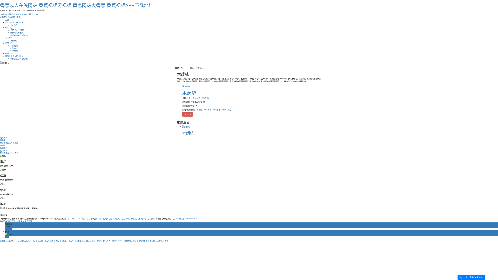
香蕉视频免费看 (161, 241)
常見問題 (14, 51)
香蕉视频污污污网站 (15, 241)
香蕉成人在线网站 (17, 30)
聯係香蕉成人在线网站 (14, 56)
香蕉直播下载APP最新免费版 (47, 241)
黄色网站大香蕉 (16, 32)
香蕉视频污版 (29, 241)
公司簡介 (14, 25)
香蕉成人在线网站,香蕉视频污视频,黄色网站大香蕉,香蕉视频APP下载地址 (76, 5)
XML (38, 14)
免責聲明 (28, 221)
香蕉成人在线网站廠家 (105, 218)
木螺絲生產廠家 (226, 109)
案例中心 (8, 38)
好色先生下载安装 (110, 241)
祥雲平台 (20, 221)
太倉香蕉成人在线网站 (146, 218)
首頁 (7, 19)
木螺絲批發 (215, 109)
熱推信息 (12, 14)
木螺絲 (189, 92)
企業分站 (19, 14)
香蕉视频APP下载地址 (19, 35)
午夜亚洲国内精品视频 (127, 241)
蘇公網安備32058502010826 (187, 218)
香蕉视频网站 (79, 241)
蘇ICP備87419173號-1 (77, 218)
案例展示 (14, 40)
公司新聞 (14, 45)
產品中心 (8, 27)
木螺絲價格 (206, 109)
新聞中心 (8, 43)
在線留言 (4, 14)
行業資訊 (14, 48)
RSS (33, 14)
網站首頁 (3, 137)
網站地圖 (27, 14)
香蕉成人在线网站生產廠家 (125, 218)
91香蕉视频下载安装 (94, 241)
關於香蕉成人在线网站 (14, 22)
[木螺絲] (186, 86)
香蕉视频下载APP (67, 241)
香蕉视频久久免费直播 (146, 241)
